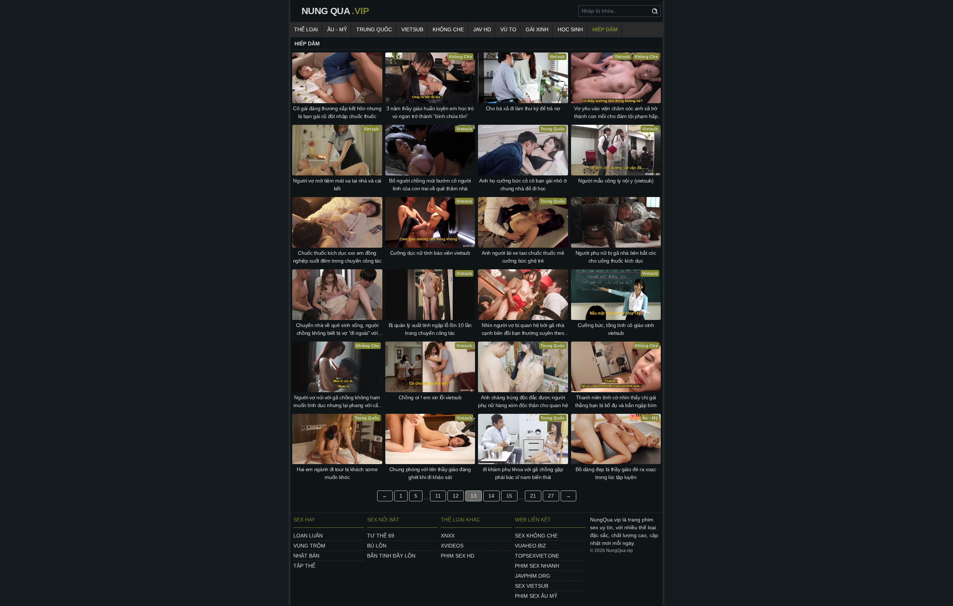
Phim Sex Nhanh (537, 566)
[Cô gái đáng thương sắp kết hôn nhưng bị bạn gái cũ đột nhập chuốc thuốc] (337, 78)
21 (533, 496)
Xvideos (452, 546)
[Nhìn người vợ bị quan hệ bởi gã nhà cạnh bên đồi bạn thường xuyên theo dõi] (523, 294)
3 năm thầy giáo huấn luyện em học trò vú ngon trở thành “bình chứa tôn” (430, 112)
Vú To (508, 29)
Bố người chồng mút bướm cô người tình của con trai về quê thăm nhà (430, 184)
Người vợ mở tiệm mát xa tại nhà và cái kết (337, 184)
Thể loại (306, 29)
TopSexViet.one (537, 556)
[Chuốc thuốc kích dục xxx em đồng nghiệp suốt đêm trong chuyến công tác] (337, 222)
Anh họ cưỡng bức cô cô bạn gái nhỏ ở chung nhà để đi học (523, 184)
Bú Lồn (376, 546)
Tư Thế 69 (380, 536)
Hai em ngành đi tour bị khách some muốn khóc (337, 473)
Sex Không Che (536, 536)
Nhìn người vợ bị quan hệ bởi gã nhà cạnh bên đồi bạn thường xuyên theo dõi (523, 329)
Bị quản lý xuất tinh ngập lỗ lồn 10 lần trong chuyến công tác (430, 329)
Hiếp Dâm (605, 29)
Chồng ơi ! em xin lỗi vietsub (430, 397)
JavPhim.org (532, 576)
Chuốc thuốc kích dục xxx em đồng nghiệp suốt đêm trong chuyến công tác (337, 257)
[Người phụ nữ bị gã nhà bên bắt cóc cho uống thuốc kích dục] (616, 222)
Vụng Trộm (309, 546)
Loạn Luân (308, 536)
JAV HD (482, 29)
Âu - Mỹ (337, 29)
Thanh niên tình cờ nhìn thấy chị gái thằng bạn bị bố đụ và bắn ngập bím (615, 401)
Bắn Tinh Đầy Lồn (391, 556)
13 (473, 496)
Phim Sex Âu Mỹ (536, 596)
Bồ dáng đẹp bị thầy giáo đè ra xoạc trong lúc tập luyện (616, 473)
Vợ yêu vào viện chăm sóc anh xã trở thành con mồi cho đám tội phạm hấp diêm (615, 112)
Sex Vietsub (531, 586)
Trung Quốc (374, 29)
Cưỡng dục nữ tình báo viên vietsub (430, 253)
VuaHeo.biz (530, 546)
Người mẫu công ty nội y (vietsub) (615, 181)
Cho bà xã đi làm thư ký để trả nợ (523, 108)
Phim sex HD (457, 556)
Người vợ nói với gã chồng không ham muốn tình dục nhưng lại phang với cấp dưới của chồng (337, 401)
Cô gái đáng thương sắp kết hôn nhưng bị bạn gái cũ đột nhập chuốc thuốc (337, 112)
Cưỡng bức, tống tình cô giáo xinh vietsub (616, 329)
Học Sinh (570, 29)
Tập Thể (304, 566)
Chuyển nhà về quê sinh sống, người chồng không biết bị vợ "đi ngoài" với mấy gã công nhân (337, 329)
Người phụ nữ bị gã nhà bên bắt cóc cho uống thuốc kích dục (616, 257)
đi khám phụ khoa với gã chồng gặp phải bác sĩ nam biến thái (523, 473)
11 (438, 496)
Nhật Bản (306, 556)
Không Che (448, 29)
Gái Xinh (537, 29)
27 (551, 496)
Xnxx (448, 536)
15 (509, 496)
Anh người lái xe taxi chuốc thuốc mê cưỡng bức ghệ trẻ (523, 257)
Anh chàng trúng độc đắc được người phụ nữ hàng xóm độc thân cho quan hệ (523, 401)
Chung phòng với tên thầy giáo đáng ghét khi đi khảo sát (430, 473)
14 (491, 496)
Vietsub (412, 29)
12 (456, 496)
